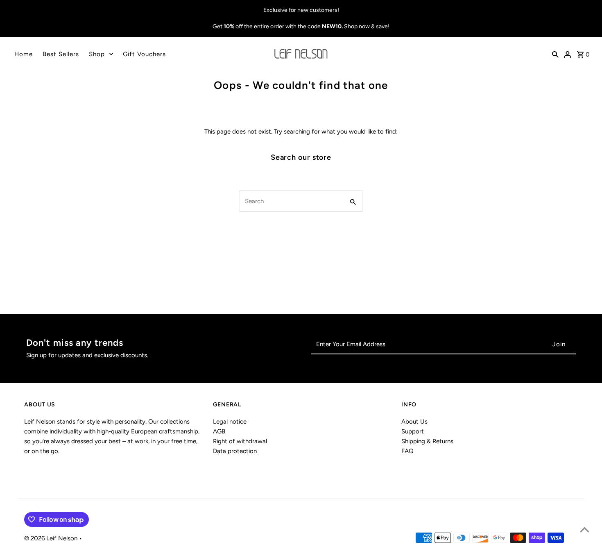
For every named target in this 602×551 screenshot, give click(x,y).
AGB (219, 431)
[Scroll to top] (584, 529)
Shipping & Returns (427, 441)
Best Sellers (61, 54)
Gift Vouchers (144, 54)
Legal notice (230, 421)
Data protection (235, 451)
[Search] (555, 54)
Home (23, 54)
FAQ (407, 451)
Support (412, 431)
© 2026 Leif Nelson (51, 538)
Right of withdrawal (240, 441)
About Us (414, 421)
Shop (97, 54)
